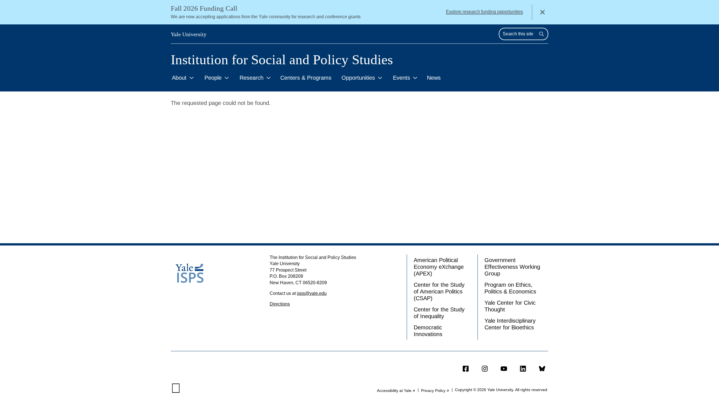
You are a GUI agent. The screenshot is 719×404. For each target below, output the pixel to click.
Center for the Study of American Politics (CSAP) (439, 291)
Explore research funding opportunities (484, 11)
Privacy (435, 390)
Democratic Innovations (428, 330)
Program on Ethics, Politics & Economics (510, 288)
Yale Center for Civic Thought (510, 306)
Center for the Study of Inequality (439, 312)
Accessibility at (396, 390)
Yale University (188, 34)
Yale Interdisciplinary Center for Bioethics (510, 324)
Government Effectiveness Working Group (512, 267)
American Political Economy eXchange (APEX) (439, 267)
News (434, 78)
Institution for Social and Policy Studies (282, 59)
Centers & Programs (305, 78)
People (213, 78)
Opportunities (358, 78)
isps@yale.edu (312, 293)
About (179, 78)
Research (251, 78)
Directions (280, 304)
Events (401, 78)
